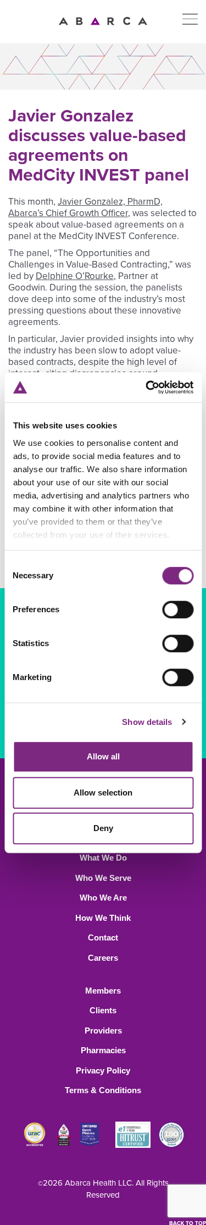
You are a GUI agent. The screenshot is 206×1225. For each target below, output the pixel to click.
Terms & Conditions (103, 1090)
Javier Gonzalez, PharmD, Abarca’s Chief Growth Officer (85, 207)
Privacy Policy (103, 1070)
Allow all (103, 756)
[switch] (177, 609)
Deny (103, 828)
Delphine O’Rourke (75, 276)
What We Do (103, 857)
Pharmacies (103, 1050)
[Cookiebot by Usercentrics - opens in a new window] (146, 387)
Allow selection (103, 792)
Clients (103, 1010)
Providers (103, 1030)
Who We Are (103, 897)
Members (103, 990)
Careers (103, 957)
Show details (147, 722)
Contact (103, 937)
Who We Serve (103, 878)
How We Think (103, 917)
